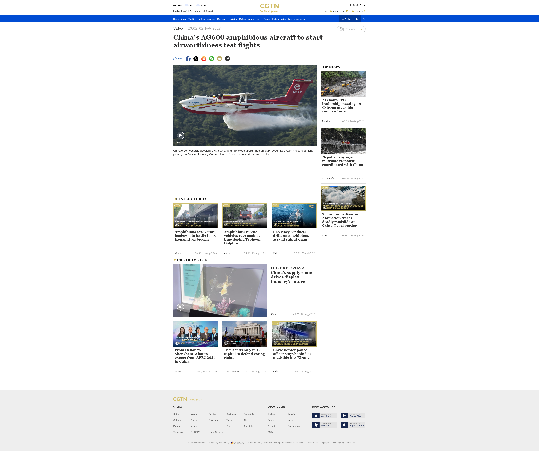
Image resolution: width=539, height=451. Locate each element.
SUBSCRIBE (339, 11)
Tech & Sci (232, 19)
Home (176, 19)
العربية (202, 11)
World (191, 19)
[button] (180, 135)
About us (351, 442)
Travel (259, 19)
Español (185, 11)
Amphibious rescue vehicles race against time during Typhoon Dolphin (242, 237)
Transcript (178, 432)
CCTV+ (271, 432)
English (176, 11)
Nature (267, 19)
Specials (248, 426)
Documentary (300, 19)
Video (283, 19)
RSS (327, 11)
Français (194, 11)
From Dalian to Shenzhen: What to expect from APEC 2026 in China (195, 355)
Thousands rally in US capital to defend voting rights (244, 354)
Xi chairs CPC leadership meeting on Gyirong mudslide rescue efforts (341, 105)
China (183, 19)
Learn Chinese (216, 432)
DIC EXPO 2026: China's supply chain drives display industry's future (291, 275)
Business (211, 19)
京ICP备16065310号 (220, 442)
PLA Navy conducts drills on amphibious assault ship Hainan (291, 235)
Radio (347, 19)
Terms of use (312, 442)
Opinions (221, 19)
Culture (242, 19)
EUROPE (195, 432)
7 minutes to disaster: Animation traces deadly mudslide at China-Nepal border (341, 220)
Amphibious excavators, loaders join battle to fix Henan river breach (195, 235)
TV (357, 19)
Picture (275, 19)
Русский (209, 11)
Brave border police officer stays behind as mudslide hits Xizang (292, 354)
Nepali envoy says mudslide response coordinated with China (342, 161)
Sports (251, 19)
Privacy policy (338, 442)
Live (290, 19)
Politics (201, 19)
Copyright (325, 442)
